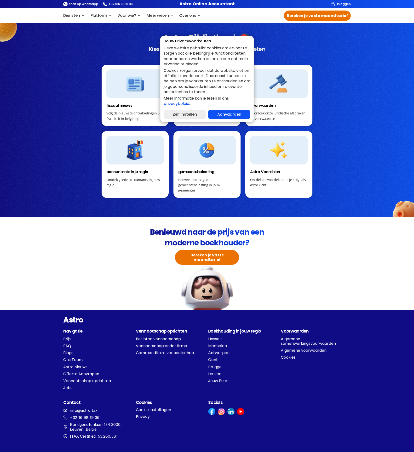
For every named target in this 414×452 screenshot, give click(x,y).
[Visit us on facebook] (211, 411)
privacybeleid (176, 103)
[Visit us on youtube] (240, 411)
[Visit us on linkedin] (231, 411)
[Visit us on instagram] (221, 411)
